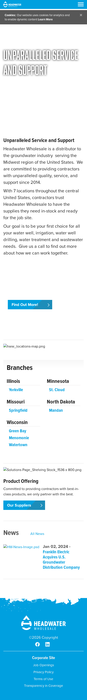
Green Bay (17, 431)
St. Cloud (57, 389)
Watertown (18, 444)
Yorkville (16, 389)
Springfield (18, 410)
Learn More (45, 19)
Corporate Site (43, 658)
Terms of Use (43, 679)
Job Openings (43, 665)
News (11, 532)
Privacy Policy (43, 672)
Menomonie (19, 438)
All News (37, 533)
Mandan (56, 410)
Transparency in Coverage (43, 685)
